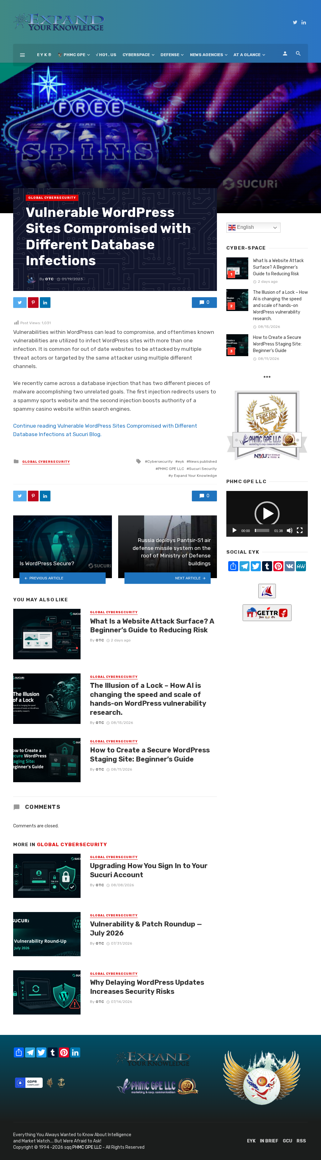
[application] (267, 514)
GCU (287, 1141)
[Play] (234, 530)
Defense (169, 54)
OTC (49, 279)
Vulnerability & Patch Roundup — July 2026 (146, 928)
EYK (251, 1141)
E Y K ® (44, 54)
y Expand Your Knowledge (194, 475)
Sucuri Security (203, 469)
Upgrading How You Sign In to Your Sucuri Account (149, 870)
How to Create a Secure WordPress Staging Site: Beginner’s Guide (150, 754)
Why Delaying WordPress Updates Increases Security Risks (147, 986)
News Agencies (206, 54)
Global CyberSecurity (52, 198)
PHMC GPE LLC (171, 469)
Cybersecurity (160, 461)
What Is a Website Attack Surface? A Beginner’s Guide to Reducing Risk (152, 625)
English (245, 227)
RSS (301, 1141)
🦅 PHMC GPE (71, 54)
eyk (181, 461)
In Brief (269, 1141)
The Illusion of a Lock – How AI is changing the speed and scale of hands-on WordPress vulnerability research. (148, 699)
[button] (267, 513)
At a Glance (247, 54)
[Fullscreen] (300, 530)
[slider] (262, 530)
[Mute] (290, 530)
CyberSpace (136, 54)
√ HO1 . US (106, 54)
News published (203, 461)
